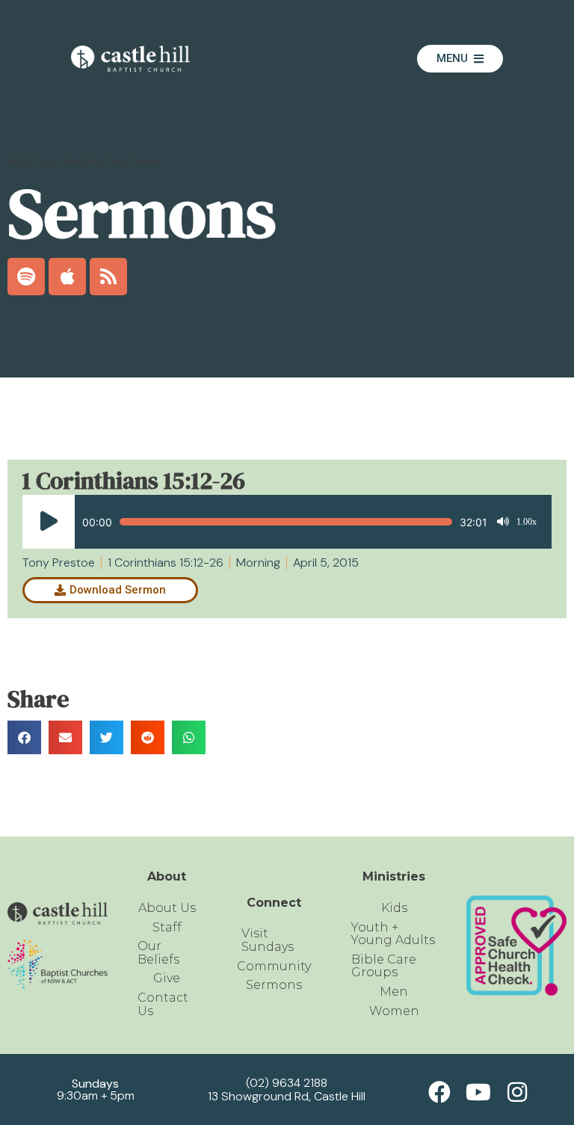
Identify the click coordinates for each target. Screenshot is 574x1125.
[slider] (286, 521)
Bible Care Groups (383, 966)
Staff (167, 927)
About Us (167, 908)
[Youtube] (478, 1092)
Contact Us (163, 1004)
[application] (279, 522)
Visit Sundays (267, 940)
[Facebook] (439, 1092)
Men (394, 991)
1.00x (526, 521)
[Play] (48, 522)
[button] (24, 737)
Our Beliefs (158, 953)
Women (394, 1011)
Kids (394, 908)
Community (274, 966)
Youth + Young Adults (393, 934)
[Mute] (503, 522)
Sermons (274, 985)
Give (166, 978)
